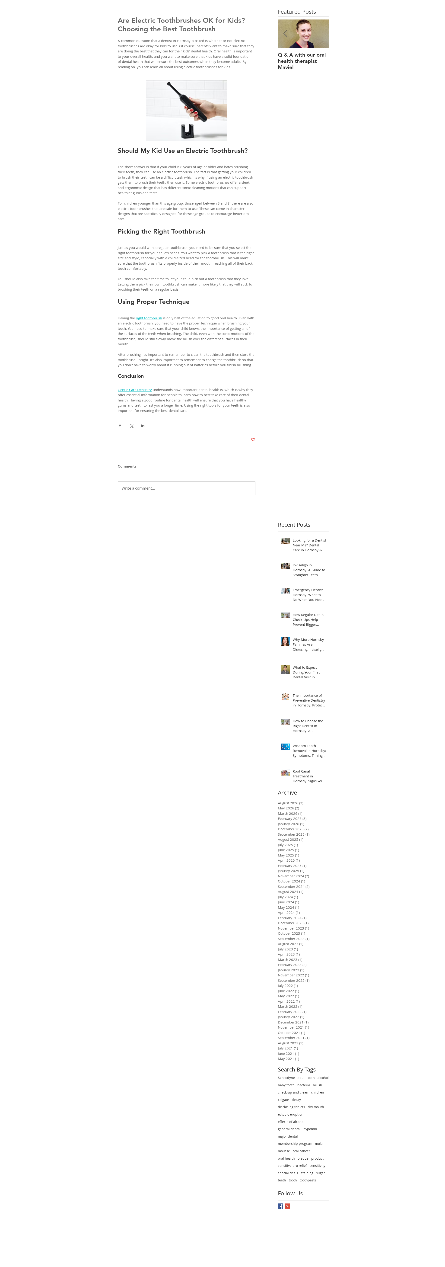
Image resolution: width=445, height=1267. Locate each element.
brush (317, 1085)
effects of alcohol (291, 1121)
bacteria (303, 1085)
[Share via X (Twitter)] (131, 425)
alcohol (323, 1077)
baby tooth (286, 1085)
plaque (303, 1158)
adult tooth (306, 1077)
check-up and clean (293, 1092)
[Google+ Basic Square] (287, 1206)
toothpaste (308, 1180)
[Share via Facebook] (120, 425)
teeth (282, 1180)
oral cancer (301, 1151)
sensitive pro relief (292, 1165)
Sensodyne (286, 1077)
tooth (293, 1180)
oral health (286, 1158)
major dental (288, 1136)
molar (319, 1143)
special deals (288, 1173)
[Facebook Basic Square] (280, 1206)
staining (307, 1173)
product (317, 1158)
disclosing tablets (291, 1107)
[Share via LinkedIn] (142, 425)
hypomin (310, 1129)
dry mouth (316, 1107)
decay (296, 1099)
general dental (289, 1129)
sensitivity (317, 1165)
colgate (283, 1099)
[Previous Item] (285, 33)
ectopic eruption (290, 1114)
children (317, 1092)
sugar (320, 1173)
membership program (295, 1143)
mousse (284, 1151)
